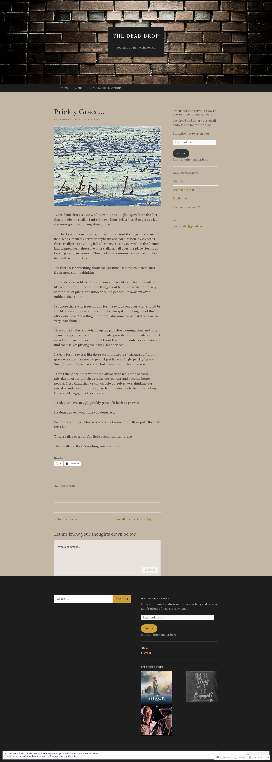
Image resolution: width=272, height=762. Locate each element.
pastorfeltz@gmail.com (188, 226)
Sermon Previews (185, 207)
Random (178, 198)
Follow (180, 153)
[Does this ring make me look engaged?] (202, 687)
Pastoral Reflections (105, 88)
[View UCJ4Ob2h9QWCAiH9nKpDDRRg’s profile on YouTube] (149, 653)
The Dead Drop (136, 36)
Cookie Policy (71, 756)
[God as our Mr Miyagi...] (156, 720)
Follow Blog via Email (155, 598)
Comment (150, 569)
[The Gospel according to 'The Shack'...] (156, 687)
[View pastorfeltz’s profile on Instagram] (147, 653)
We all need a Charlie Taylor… (138, 519)
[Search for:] (92, 599)
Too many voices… (68, 519)
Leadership (68, 485)
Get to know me (70, 88)
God (176, 181)
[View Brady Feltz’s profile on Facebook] (142, 653)
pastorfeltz (94, 119)
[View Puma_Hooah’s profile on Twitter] (144, 653)
